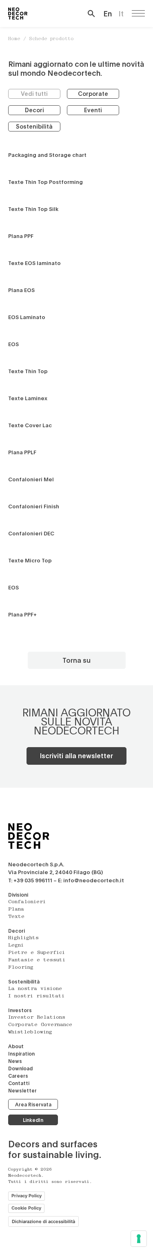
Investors (20, 1010)
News (15, 1061)
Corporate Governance (40, 1024)
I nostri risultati (36, 996)
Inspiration (21, 1053)
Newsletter (22, 1090)
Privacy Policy (26, 1196)
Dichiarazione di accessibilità (43, 1221)
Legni (16, 945)
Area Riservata (33, 1104)
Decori (34, 110)
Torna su (76, 660)
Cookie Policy (26, 1208)
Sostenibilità (34, 126)
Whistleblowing (30, 1032)
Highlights (23, 938)
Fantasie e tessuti (36, 960)
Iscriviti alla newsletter (76, 755)
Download (20, 1068)
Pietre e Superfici (36, 952)
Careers (18, 1075)
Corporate (93, 93)
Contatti (18, 1083)
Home (14, 39)
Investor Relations (36, 1017)
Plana (16, 909)
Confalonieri (27, 902)
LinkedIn (33, 1119)
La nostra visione (35, 988)
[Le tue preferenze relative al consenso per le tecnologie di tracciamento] (138, 1238)
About (16, 1046)
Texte (16, 916)
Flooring (20, 967)
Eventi (93, 110)
